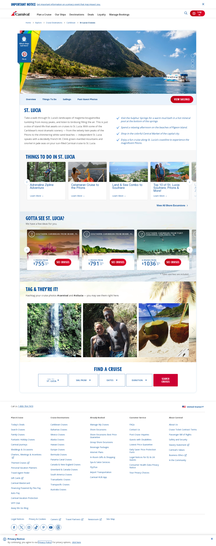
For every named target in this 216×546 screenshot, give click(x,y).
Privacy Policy (44, 542)
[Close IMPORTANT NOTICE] (203, 4)
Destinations (77, 14)
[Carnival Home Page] (20, 13)
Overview (31, 99)
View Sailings (182, 99)
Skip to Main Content (13, 1)
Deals (91, 14)
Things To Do (49, 99)
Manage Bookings (119, 14)
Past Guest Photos (87, 99)
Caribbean (71, 22)
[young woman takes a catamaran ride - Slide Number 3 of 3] (192, 66)
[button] (193, 55)
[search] (186, 13)
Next (189, 182)
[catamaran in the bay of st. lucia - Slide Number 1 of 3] (192, 60)
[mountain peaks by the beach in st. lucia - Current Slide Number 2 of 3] (192, 63)
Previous (27, 182)
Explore (38, 22)
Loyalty (101, 14)
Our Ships (60, 14)
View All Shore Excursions (171, 206)
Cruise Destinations (54, 22)
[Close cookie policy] (212, 539)
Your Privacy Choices (139, 472)
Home (28, 22)
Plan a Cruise (44, 14)
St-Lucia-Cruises (87, 22)
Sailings (67, 99)
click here (76, 542)
